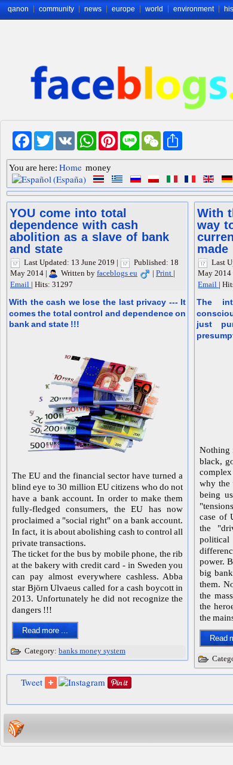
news (93, 9)
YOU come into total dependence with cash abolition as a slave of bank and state (89, 230)
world (154, 9)
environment (193, 9)
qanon (18, 9)
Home (70, 167)
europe (123, 9)
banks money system (92, 650)
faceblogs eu (117, 273)
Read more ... (45, 630)
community (56, 9)
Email (20, 284)
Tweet (31, 682)
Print (164, 273)
